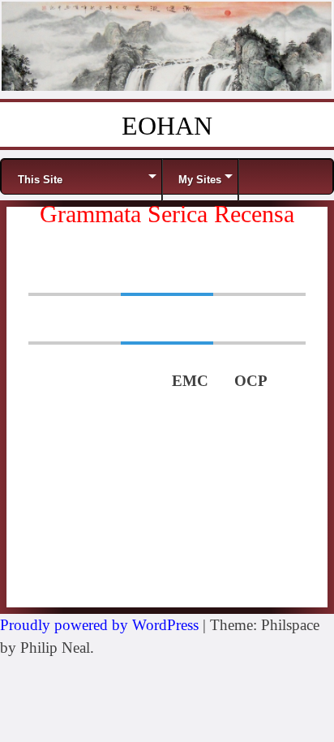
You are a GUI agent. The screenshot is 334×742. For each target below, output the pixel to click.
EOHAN (167, 125)
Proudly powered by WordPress (99, 624)
